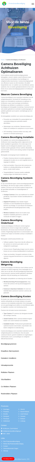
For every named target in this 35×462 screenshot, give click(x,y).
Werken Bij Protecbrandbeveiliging (13, 443)
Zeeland (22, 416)
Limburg (22, 421)
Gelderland (6, 421)
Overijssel (6, 416)
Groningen (6, 409)
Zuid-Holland (24, 414)
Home (2, 59)
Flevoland (6, 418)
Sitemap (5, 451)
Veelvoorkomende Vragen (10, 448)
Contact (5, 446)
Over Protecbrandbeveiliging (11, 441)
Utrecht (22, 409)
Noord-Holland (24, 411)
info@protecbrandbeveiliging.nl (12, 431)
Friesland (6, 411)
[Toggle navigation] (33, 4)
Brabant (22, 418)
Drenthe (5, 414)
